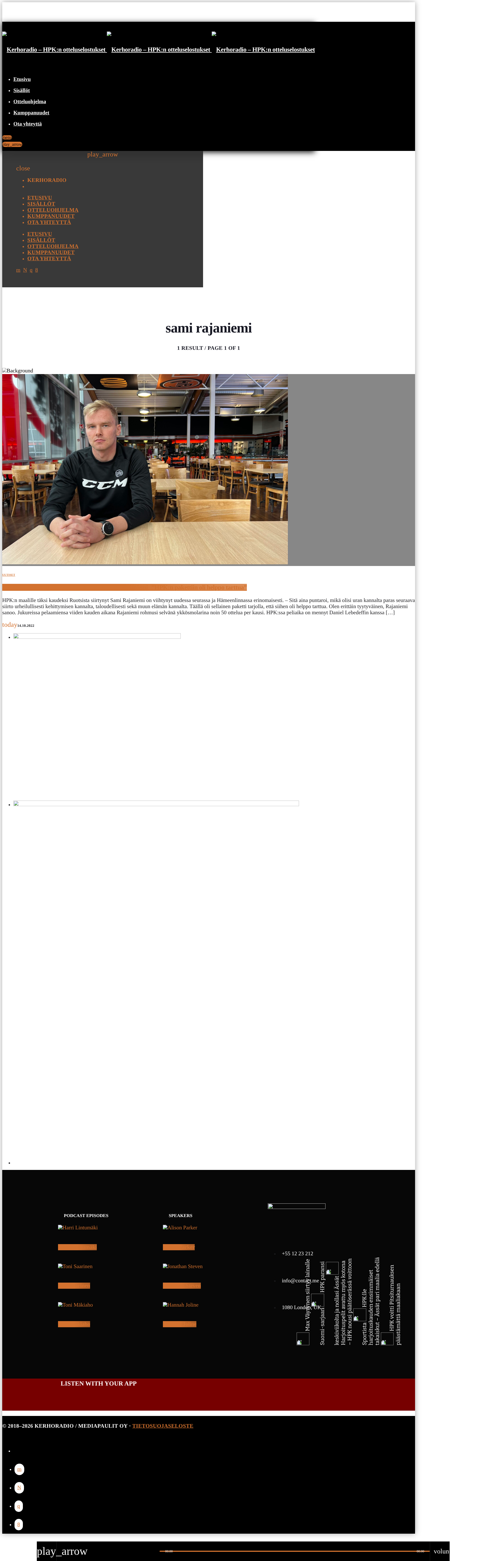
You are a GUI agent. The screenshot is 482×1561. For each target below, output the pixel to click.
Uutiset (8, 575)
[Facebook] (19, 1524)
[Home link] (158, 49)
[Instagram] (19, 1506)
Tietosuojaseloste (162, 1426)
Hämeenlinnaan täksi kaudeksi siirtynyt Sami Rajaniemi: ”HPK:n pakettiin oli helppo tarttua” (124, 587)
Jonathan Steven (182, 1286)
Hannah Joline (179, 1324)
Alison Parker (179, 1247)
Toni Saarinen (74, 1286)
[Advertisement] (180, 1125)
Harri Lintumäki (77, 1247)
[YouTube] (19, 1469)
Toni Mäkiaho (74, 1324)
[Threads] (19, 1487)
